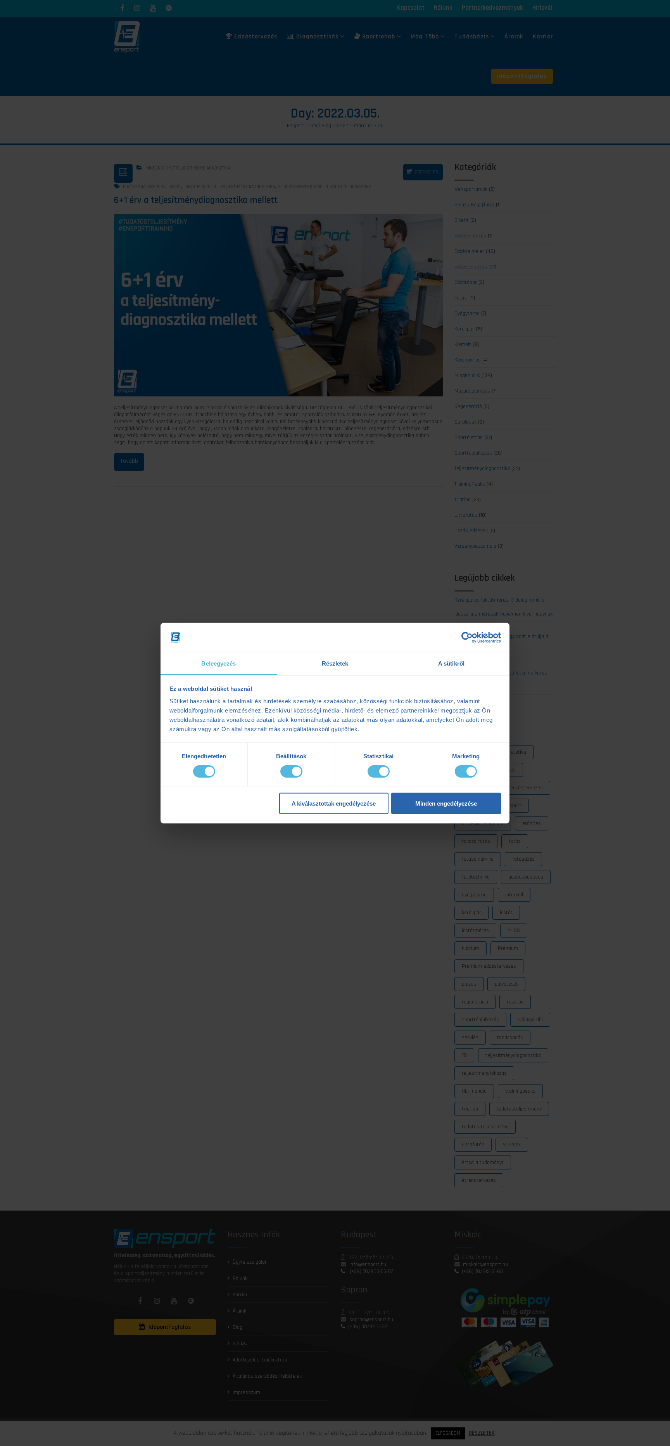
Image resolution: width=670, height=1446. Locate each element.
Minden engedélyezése (446, 803)
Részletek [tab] (335, 663)
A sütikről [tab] (451, 663)
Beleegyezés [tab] (218, 663)
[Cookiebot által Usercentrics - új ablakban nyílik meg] (467, 637)
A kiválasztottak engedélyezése (334, 803)
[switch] (291, 771)
